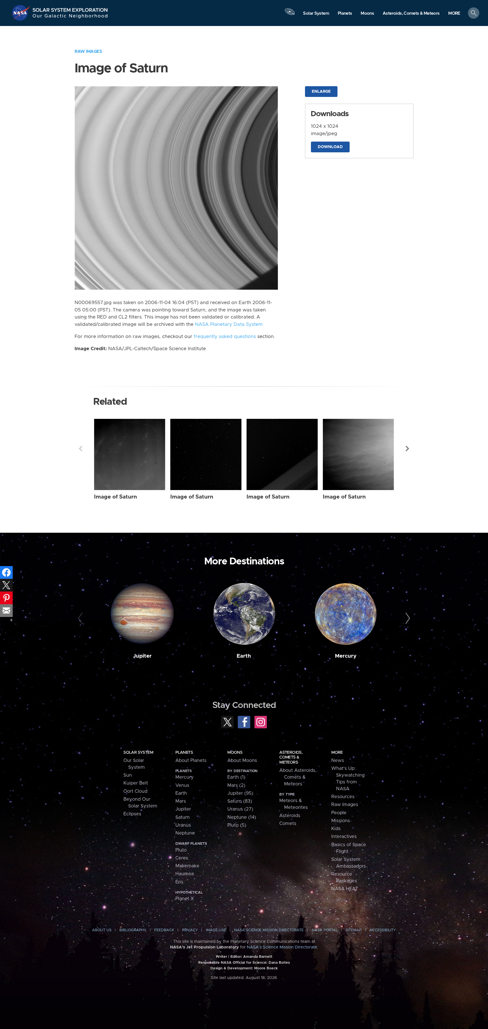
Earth (244, 656)
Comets (287, 823)
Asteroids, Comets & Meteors (290, 757)
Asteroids (289, 815)
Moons (234, 752)
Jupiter (142, 656)
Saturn (182, 817)
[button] (454, 13)
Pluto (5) (236, 825)
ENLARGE (321, 92)
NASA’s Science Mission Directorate (282, 947)
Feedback (164, 930)
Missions (340, 820)
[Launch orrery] (289, 14)
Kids (336, 828)
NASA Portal (325, 930)
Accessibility (382, 930)
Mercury (345, 656)
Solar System (138, 752)
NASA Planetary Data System (229, 324)
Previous (80, 448)
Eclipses (132, 814)
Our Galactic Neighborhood (70, 17)
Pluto (181, 850)
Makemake (187, 866)
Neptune (185, 833)
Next (407, 448)
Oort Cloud (135, 791)
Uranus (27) (240, 809)
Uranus (183, 825)
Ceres (181, 858)
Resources (342, 796)
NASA (21, 12)
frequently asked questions (225, 336)
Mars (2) (236, 785)
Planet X (184, 898)
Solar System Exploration (70, 8)
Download (330, 147)
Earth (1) (236, 777)
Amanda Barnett (257, 957)
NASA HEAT (344, 889)
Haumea (184, 874)
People (339, 813)
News (337, 760)
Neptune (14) (241, 817)
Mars (180, 801)
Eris (179, 882)
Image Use (216, 930)
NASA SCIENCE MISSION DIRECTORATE (269, 930)
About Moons (242, 760)
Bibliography (132, 930)
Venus (182, 785)
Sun (127, 775)
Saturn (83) (239, 801)
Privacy (190, 930)
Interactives (344, 836)
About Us (102, 930)
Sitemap (353, 930)
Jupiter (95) (240, 793)
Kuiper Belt (135, 783)
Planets (184, 752)
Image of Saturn (115, 497)
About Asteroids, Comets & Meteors (297, 777)
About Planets (190, 760)
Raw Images (88, 51)
